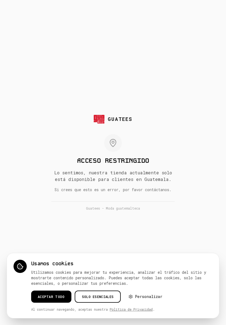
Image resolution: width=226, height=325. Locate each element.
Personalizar (148, 296)
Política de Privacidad (131, 309)
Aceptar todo (51, 296)
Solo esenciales (98, 296)
